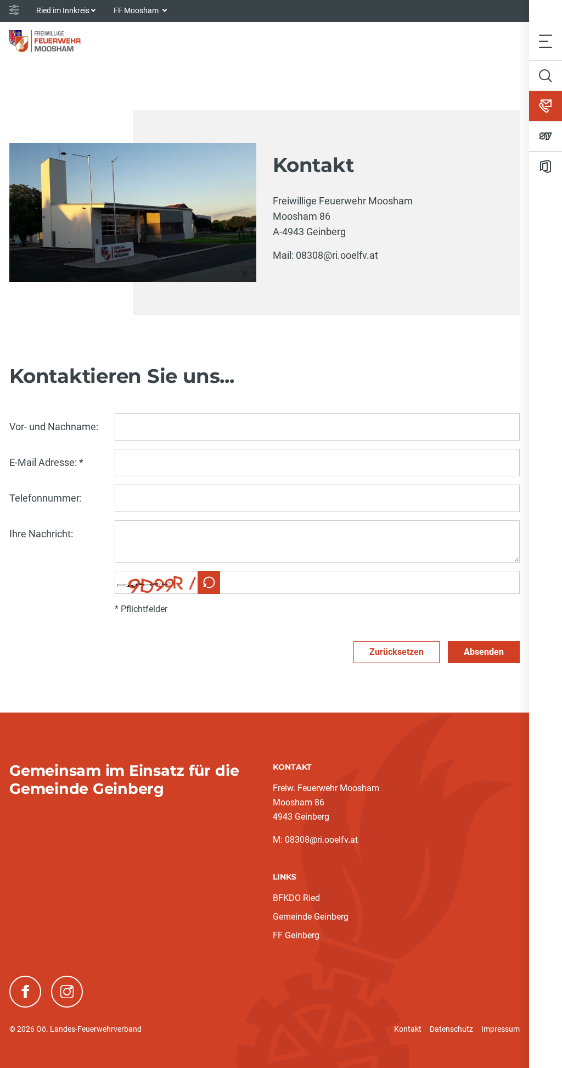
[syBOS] (545, 136)
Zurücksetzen (396, 652)
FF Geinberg (296, 935)
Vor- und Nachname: (53, 426)
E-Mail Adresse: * (46, 462)
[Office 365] (545, 166)
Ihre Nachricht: (41, 533)
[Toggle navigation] (545, 41)
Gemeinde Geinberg (311, 916)
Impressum (500, 1029)
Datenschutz (451, 1029)
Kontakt (408, 1029)
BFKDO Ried (296, 898)
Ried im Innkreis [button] (62, 10)
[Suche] (545, 76)
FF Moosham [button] (137, 10)
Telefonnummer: (45, 498)
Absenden (484, 652)
